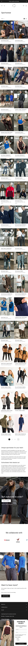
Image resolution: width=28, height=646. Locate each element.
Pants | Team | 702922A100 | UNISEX (6, 248)
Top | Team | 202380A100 (5, 155)
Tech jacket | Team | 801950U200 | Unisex (19, 200)
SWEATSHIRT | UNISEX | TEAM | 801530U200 (7, 410)
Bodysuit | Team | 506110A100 (6, 132)
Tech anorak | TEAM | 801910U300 (19, 271)
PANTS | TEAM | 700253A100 (20, 434)
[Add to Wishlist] (12, 23)
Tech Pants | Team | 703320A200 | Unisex (19, 86)
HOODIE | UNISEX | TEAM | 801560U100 (6, 387)
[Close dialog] (27, 620)
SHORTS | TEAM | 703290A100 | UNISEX (21, 109)
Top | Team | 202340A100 (19, 155)
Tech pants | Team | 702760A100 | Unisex (19, 340)
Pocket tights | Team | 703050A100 (19, 132)
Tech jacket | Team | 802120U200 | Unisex (5, 63)
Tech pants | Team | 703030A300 (4, 271)
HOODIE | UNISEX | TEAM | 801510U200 (6, 434)
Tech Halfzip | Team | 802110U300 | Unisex (19, 40)
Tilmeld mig (21, 643)
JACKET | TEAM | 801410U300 (20, 363)
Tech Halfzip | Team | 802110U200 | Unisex (5, 40)
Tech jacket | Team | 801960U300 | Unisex (5, 200)
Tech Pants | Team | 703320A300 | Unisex (5, 86)
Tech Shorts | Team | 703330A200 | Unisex (5, 109)
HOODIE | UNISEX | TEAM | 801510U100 (20, 410)
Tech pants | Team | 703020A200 (18, 248)
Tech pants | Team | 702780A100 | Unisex (5, 340)
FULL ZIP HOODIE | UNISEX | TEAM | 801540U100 (20, 387)
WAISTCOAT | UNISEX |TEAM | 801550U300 (6, 363)
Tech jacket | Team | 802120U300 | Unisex (19, 63)
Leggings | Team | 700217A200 (21, 317)
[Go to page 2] (18, 439)
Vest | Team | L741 (4, 317)
